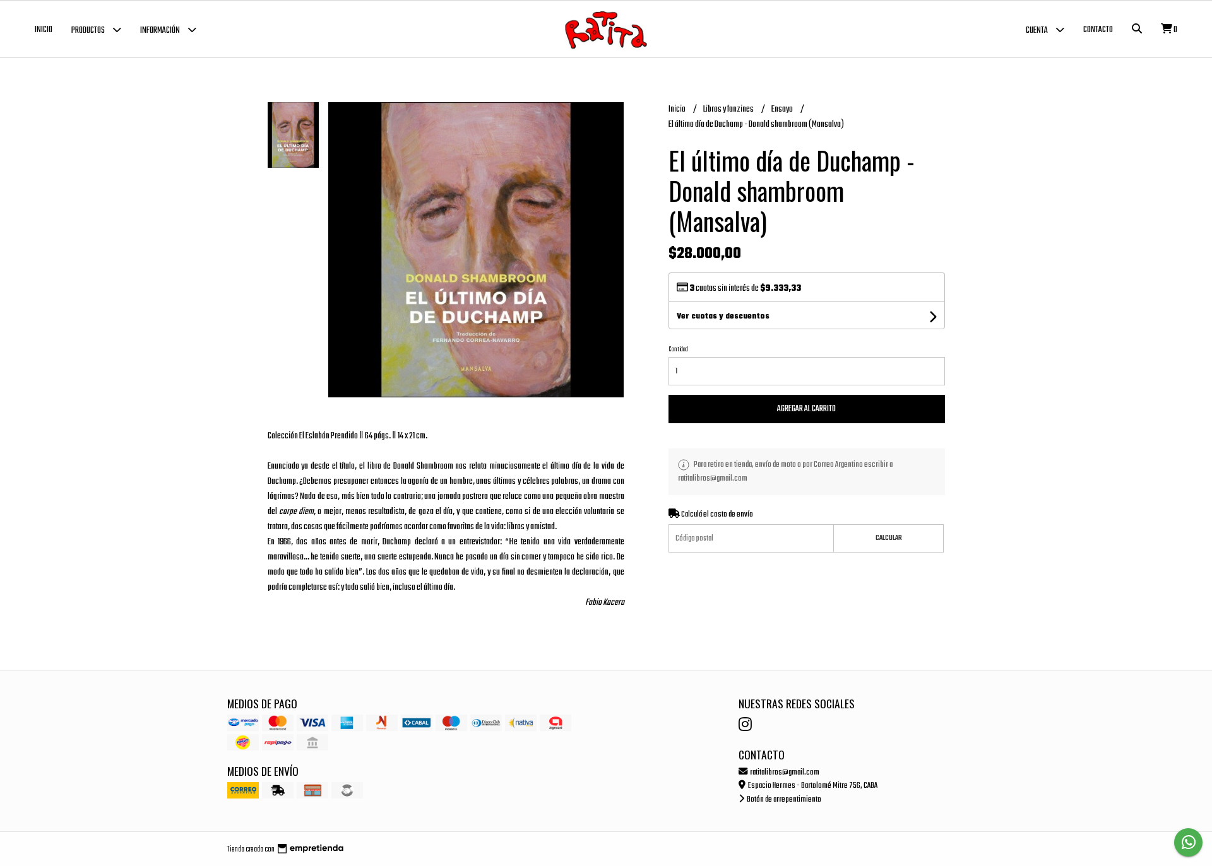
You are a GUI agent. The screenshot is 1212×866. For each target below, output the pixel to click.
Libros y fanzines (729, 109)
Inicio (43, 30)
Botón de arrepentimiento (783, 799)
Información (160, 30)
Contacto (1098, 30)
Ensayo (782, 109)
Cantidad (678, 349)
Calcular (889, 538)
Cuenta (1037, 30)
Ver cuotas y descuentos (723, 316)
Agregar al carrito (806, 409)
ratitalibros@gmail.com (784, 772)
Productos (88, 30)
